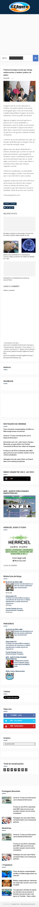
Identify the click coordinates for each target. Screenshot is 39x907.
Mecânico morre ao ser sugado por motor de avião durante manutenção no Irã (18, 234)
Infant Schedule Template (15, 610)
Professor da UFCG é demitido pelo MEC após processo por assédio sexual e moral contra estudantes (18, 453)
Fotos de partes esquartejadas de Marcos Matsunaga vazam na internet (25, 873)
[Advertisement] (19, 34)
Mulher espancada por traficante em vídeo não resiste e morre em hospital (25, 883)
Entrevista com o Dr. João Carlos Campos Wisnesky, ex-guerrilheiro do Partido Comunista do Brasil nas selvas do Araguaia (19, 444)
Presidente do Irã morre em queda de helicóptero (16, 279)
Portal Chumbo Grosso (14, 608)
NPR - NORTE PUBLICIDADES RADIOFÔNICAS (16, 658)
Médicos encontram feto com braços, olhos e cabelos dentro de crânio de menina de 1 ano (18, 256)
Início (4, 58)
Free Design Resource (28, 904)
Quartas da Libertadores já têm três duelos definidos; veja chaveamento (23, 585)
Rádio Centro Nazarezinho (15, 671)
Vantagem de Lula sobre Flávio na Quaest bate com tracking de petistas (24, 820)
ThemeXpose (15, 904)
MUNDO (13, 204)
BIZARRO (6, 204)
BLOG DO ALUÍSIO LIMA (14, 582)
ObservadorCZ (11, 596)
